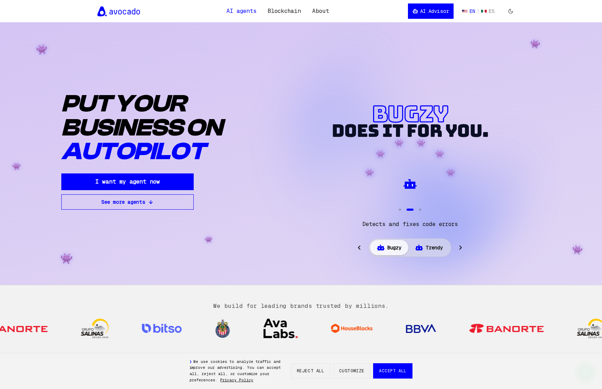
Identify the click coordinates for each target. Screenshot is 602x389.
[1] (400, 209)
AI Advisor (434, 11)
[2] (410, 209)
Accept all (393, 370)
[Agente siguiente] (460, 247)
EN (472, 11)
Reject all (310, 370)
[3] (420, 209)
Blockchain (284, 11)
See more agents (123, 202)
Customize (351, 370)
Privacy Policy (236, 380)
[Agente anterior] (359, 247)
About (320, 11)
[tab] (389, 247)
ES (492, 11)
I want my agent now (127, 181)
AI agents (241, 11)
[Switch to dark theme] (510, 11)
